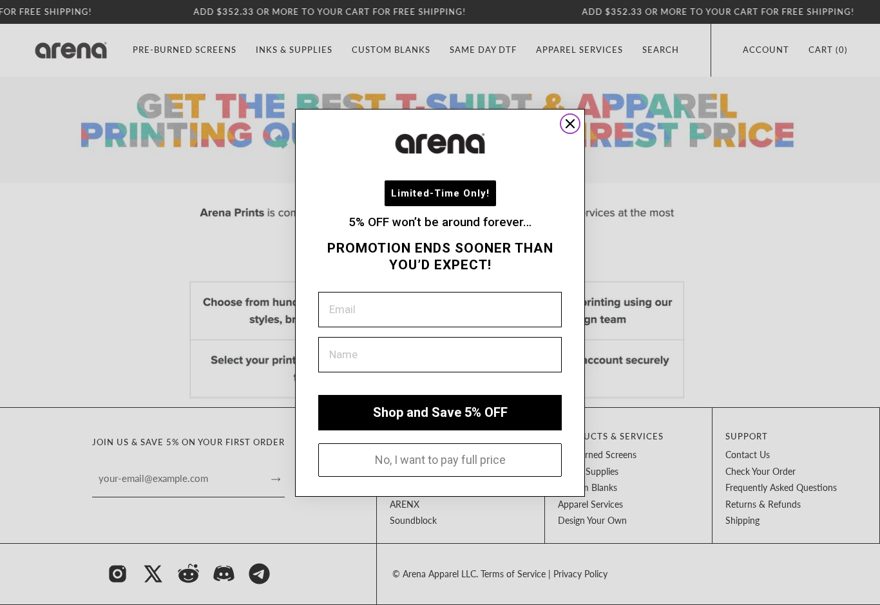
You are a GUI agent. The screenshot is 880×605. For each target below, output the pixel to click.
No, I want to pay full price (440, 459)
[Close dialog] (570, 123)
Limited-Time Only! (440, 192)
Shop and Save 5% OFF (440, 412)
